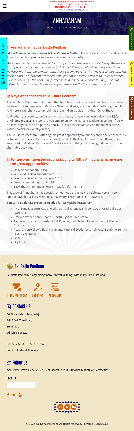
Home (50, 27)
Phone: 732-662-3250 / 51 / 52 (25, 344)
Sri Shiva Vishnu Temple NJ (23, 314)
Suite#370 (13, 326)
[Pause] (60, 407)
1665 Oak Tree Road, (19, 320)
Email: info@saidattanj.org (22, 350)
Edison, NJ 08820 (17, 332)
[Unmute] (74, 407)
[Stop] (67, 407)
